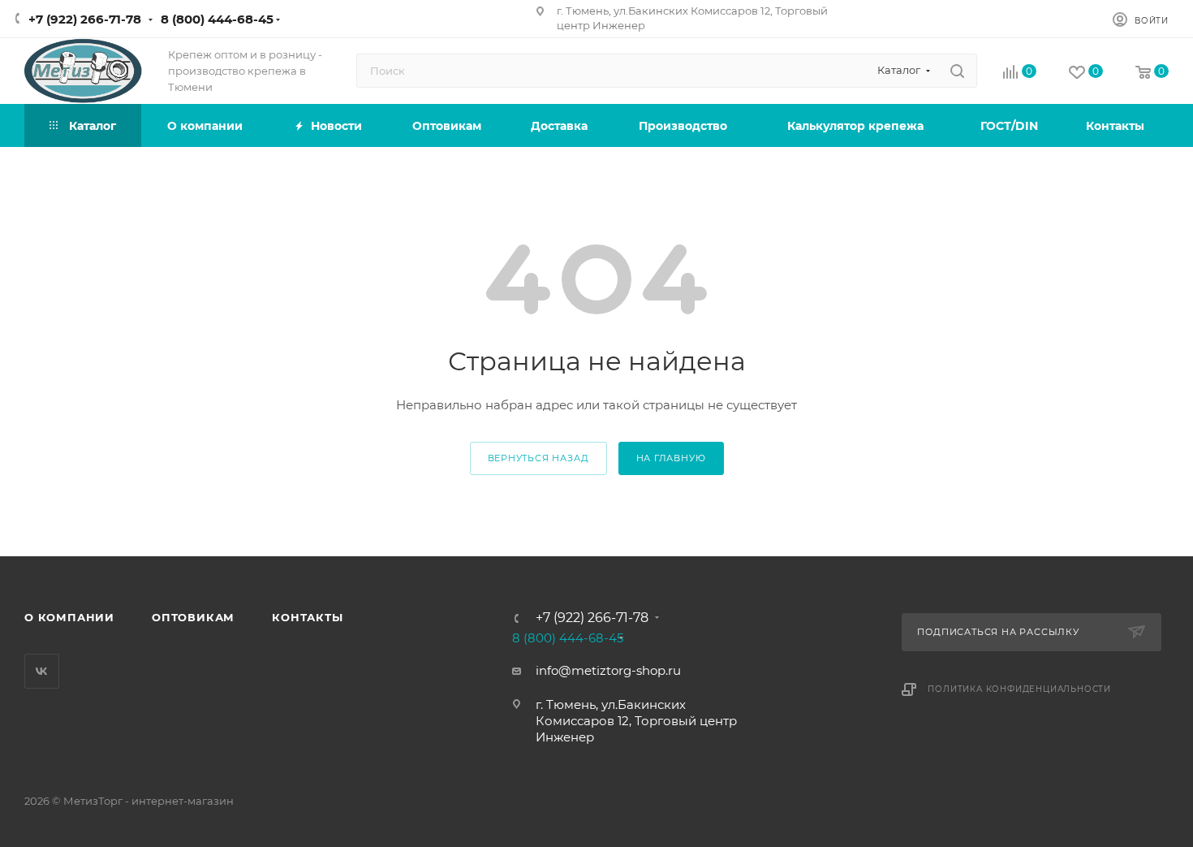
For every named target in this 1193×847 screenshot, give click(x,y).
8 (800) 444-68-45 (217, 19)
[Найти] (957, 71)
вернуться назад (538, 458)
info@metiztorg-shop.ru (608, 670)
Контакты (307, 617)
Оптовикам (193, 617)
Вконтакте (41, 671)
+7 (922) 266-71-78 (84, 19)
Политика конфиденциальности (1019, 689)
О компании (69, 617)
